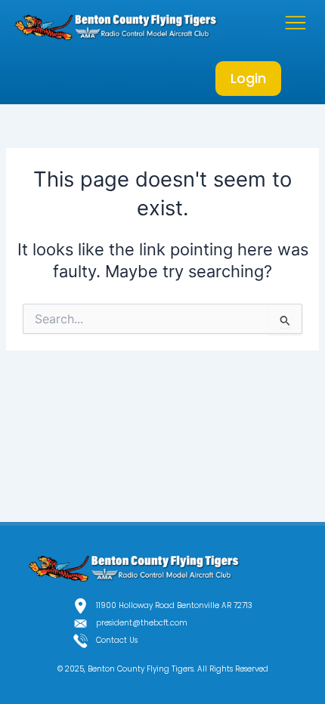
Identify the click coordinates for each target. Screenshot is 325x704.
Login (248, 78)
